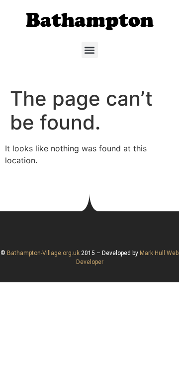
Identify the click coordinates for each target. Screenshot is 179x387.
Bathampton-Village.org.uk (42, 253)
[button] (90, 50)
